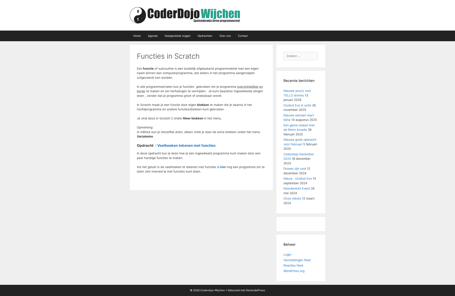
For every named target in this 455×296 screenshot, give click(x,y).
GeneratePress (255, 290)
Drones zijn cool (294, 168)
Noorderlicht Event (296, 188)
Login (287, 254)
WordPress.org (293, 271)
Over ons (225, 35)
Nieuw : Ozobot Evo (297, 178)
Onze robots (292, 198)
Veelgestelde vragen (178, 35)
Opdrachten (205, 35)
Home (137, 35)
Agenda (152, 35)
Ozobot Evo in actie (297, 105)
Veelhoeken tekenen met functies (186, 145)
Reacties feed (293, 265)
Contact (243, 35)
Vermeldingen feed (297, 260)
